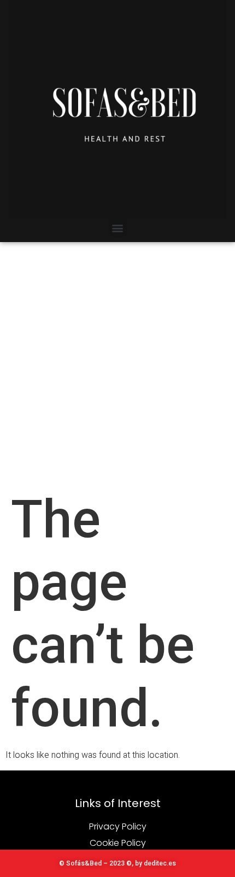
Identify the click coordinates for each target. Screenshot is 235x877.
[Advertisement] (117, 365)
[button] (118, 228)
